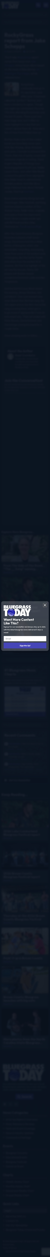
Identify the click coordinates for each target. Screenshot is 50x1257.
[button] (44, 605)
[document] (25, 628)
